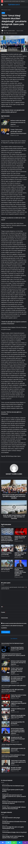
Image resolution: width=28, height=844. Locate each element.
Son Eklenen (14, 638)
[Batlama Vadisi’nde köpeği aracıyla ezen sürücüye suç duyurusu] (5, 122)
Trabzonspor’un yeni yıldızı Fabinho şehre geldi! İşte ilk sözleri (18, 762)
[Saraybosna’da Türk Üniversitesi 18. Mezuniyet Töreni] (6, 739)
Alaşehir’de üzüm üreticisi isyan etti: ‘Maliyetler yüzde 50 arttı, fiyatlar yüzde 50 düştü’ (13, 655)
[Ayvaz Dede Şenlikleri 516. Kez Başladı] (7, 563)
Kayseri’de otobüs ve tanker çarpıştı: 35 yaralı (20, 538)
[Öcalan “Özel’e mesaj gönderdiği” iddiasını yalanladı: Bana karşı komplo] (5, 131)
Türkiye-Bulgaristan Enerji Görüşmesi (12, 744)
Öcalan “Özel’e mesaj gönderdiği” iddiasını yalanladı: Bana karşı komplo (18, 131)
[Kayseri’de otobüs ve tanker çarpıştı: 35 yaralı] (21, 531)
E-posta (3, 612)
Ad (2, 606)
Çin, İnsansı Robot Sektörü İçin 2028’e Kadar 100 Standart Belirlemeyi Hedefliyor (7, 538)
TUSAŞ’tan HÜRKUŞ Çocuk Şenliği (6, 553)
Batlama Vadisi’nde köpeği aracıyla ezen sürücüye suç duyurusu (18, 122)
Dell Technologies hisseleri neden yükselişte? (14, 685)
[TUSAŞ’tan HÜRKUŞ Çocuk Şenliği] (7, 548)
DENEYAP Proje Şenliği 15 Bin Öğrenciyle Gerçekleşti (20, 554)
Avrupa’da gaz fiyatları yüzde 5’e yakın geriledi (17, 648)
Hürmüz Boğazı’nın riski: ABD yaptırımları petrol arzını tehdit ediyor (13, 690)
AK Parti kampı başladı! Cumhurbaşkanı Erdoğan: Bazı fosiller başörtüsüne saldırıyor (20, 571)
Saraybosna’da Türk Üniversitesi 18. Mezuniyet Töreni (18, 739)
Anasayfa (4, 9)
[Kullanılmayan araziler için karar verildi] (6, 750)
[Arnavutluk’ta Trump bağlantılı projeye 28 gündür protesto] (6, 703)
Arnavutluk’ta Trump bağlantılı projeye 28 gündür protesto (18, 703)
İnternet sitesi (4, 617)
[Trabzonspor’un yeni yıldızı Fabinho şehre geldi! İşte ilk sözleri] (6, 762)
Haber (9, 9)
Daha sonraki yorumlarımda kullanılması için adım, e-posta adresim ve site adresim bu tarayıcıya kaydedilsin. (14, 625)
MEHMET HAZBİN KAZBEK (9, 30)
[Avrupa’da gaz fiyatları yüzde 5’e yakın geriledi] (6, 649)
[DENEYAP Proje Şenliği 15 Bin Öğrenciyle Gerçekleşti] (21, 548)
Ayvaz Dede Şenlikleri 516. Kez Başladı (7, 568)
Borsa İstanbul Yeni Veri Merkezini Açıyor (13, 643)
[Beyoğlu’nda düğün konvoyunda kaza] (6, 770)
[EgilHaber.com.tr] (14, 4)
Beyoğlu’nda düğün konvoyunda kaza (16, 768)
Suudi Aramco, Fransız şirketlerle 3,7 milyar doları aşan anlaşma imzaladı (13, 755)
